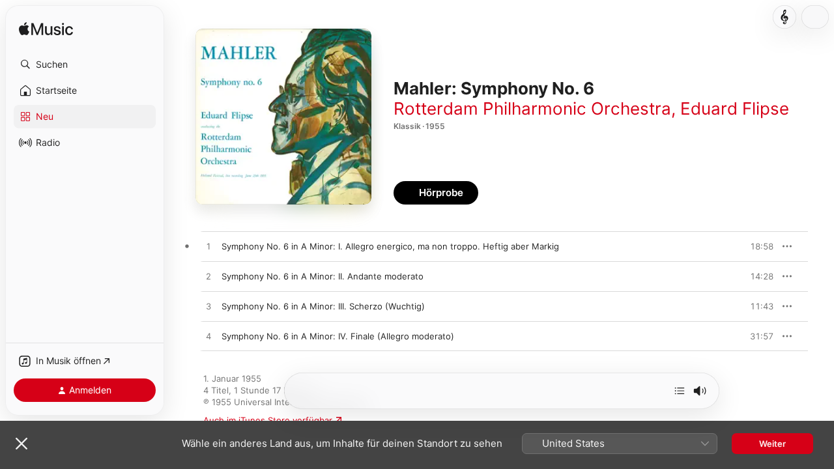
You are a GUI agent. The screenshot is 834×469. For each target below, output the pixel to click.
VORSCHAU (755, 246)
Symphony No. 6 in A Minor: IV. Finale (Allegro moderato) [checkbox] (338, 336)
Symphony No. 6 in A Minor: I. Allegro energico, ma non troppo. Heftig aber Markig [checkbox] (390, 246)
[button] (84, 64)
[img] (46, 29)
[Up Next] (679, 391)
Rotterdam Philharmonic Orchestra (532, 108)
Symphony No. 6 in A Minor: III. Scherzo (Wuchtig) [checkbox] (323, 306)
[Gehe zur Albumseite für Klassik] (784, 17)
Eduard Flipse (734, 108)
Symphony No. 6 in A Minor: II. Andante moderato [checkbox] (323, 276)
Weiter (772, 443)
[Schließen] (21, 443)
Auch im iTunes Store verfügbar (267, 420)
